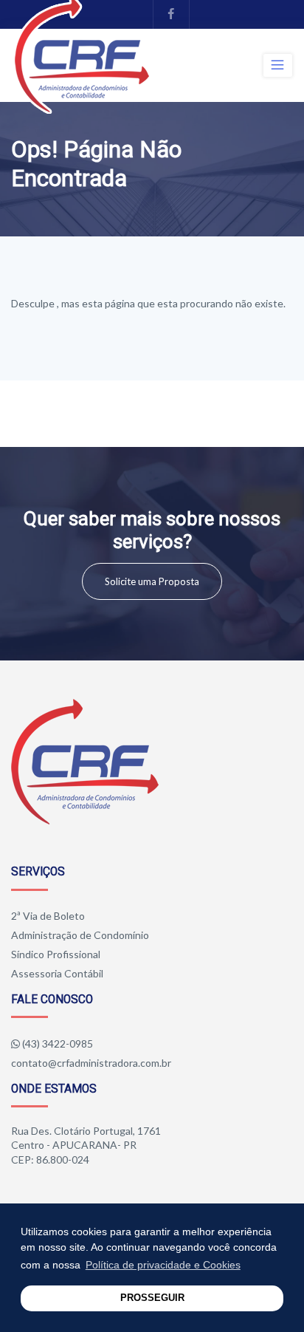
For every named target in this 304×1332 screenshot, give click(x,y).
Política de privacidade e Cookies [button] (163, 1265)
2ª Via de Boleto (48, 915)
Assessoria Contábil (57, 973)
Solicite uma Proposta (152, 581)
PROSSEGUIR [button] (152, 1298)
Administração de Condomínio (80, 935)
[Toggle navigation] (278, 65)
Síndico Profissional (55, 954)
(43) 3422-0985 (57, 1043)
